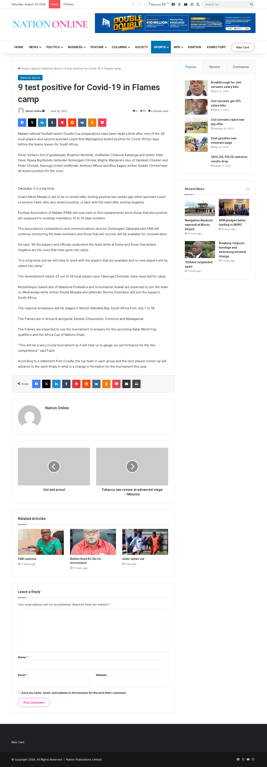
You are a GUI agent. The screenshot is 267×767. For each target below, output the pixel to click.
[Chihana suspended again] (200, 249)
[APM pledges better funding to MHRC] (234, 207)
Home (18, 47)
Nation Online (33, 111)
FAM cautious (27, 558)
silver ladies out (133, 558)
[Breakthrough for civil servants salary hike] (196, 88)
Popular (190, 67)
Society (141, 47)
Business (75, 47)
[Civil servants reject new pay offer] (196, 125)
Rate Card (242, 47)
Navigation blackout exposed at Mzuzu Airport (199, 225)
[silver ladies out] (145, 542)
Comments (241, 67)
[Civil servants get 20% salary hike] (196, 107)
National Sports (52, 68)
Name (23, 657)
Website (101, 675)
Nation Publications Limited (83, 759)
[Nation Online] (50, 24)
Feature (97, 47)
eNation (194, 47)
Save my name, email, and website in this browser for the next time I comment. (73, 692)
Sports (160, 47)
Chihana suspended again (79, 4)
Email (23, 675)
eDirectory (216, 47)
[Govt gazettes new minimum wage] (196, 144)
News (33, 47)
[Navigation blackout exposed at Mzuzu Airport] (200, 207)
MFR (177, 47)
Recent (214, 67)
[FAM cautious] (41, 542)
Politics (53, 47)
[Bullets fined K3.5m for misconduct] (93, 542)
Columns (119, 47)
